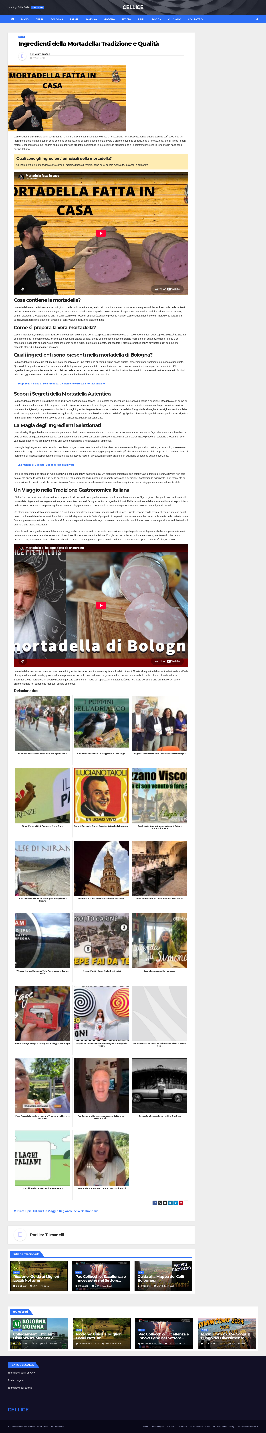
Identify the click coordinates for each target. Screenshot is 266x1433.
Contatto (195, 19)
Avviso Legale (16, 1380)
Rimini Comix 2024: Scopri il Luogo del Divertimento (225, 1336)
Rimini (141, 19)
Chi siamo (174, 19)
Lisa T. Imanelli (42, 54)
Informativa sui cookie (20, 1387)
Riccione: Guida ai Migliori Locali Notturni (36, 1278)
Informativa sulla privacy (21, 1372)
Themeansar (58, 1426)
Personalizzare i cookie (248, 1426)
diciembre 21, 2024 (27, 1344)
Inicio (25, 19)
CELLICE (133, 7)
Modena (109, 19)
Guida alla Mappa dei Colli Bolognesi (161, 1278)
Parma (74, 19)
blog (21, 37)
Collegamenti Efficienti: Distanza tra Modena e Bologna (34, 1338)
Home (145, 1426)
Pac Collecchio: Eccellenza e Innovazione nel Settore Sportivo (100, 1280)
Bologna (56, 19)
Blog (156, 19)
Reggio (126, 19)
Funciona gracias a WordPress (22, 1426)
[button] (257, 19)
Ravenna (91, 19)
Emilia (40, 19)
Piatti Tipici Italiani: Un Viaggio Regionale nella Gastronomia (57, 1211)
